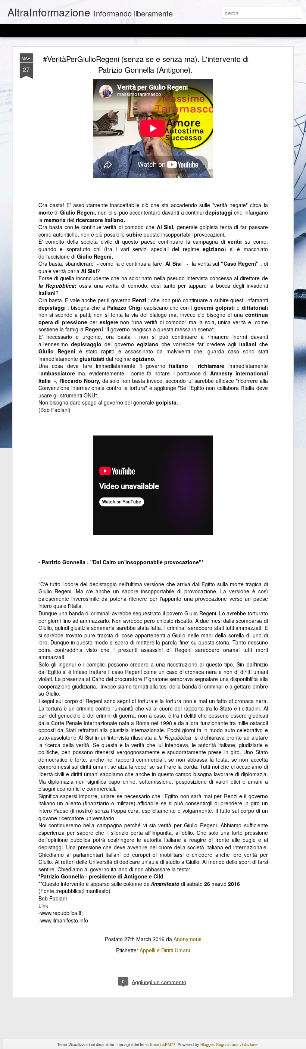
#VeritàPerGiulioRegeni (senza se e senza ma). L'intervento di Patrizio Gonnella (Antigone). (146, 64)
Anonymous (188, 939)
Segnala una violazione (236, 1044)
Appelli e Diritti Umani (165, 950)
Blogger (207, 1044)
